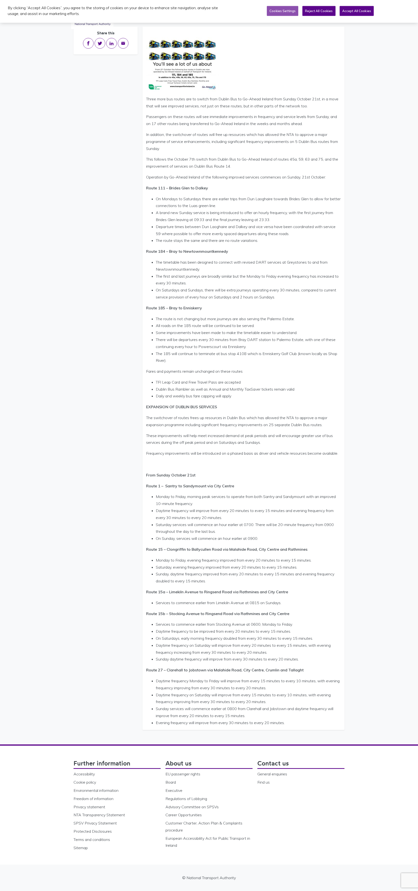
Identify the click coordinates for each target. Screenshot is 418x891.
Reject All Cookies (319, 11)
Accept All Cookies (356, 11)
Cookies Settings (282, 11)
